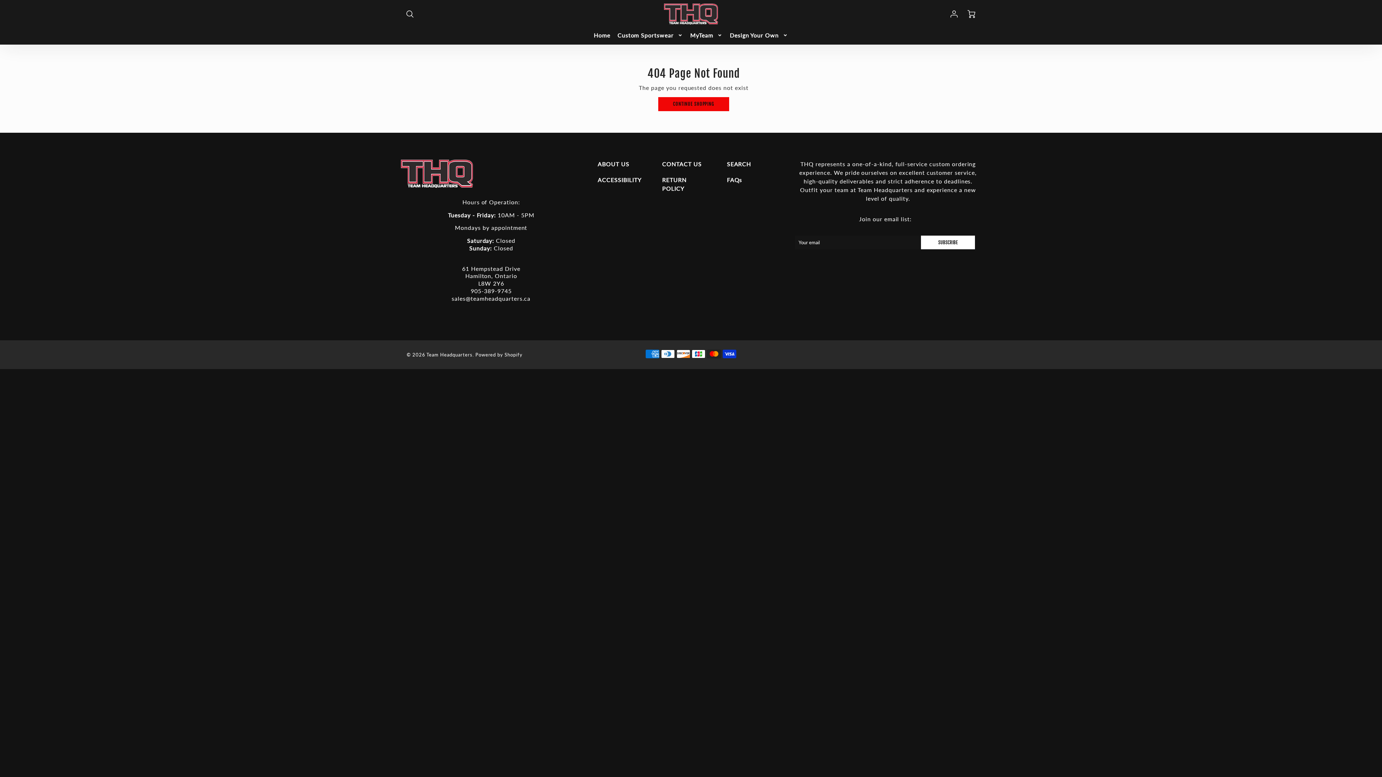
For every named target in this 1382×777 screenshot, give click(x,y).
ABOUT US (613, 163)
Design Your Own (754, 35)
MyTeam (701, 35)
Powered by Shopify (499, 355)
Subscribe (948, 242)
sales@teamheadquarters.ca (491, 298)
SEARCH (739, 163)
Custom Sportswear (646, 35)
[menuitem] (602, 35)
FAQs (734, 179)
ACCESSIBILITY (619, 179)
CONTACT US (682, 163)
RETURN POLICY (674, 184)
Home (602, 35)
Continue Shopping (693, 104)
